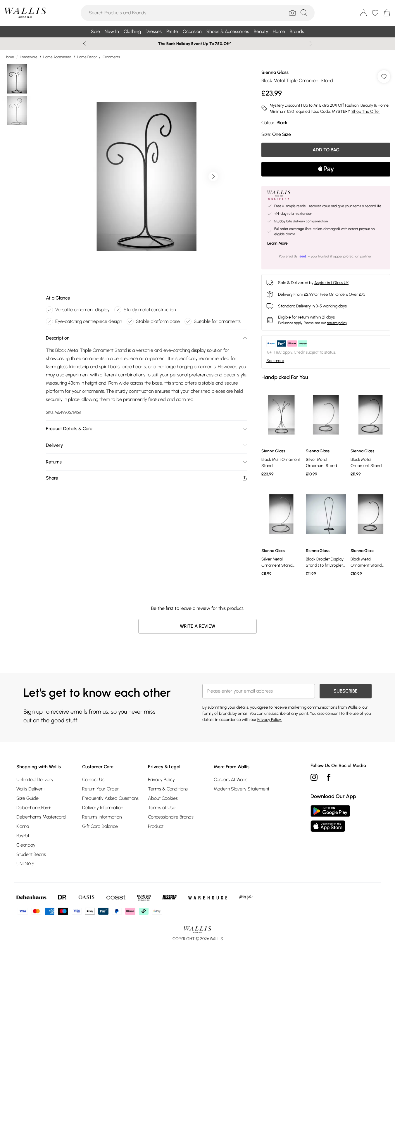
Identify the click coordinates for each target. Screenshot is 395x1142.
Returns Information (102, 817)
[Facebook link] (328, 777)
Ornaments (111, 57)
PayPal (22, 835)
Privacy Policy (161, 779)
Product (155, 826)
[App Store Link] (330, 818)
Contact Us (93, 779)
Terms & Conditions (168, 789)
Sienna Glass (275, 72)
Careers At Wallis (230, 779)
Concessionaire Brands (171, 817)
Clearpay (25, 845)
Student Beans (31, 854)
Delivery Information (102, 807)
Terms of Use (161, 807)
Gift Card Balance (100, 826)
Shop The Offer (365, 111)
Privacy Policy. (269, 719)
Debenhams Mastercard (41, 817)
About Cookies (163, 798)
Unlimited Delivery (35, 779)
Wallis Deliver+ (30, 789)
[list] (146, 176)
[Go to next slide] (213, 176)
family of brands (217, 713)
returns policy (337, 323)
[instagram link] (314, 777)
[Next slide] (311, 43)
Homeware (28, 57)
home (9, 57)
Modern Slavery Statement (241, 789)
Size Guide (27, 798)
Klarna (22, 826)
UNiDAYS (25, 863)
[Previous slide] (84, 43)
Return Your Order (100, 789)
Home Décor (87, 57)
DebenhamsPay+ (33, 807)
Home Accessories (57, 57)
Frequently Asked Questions (110, 798)
